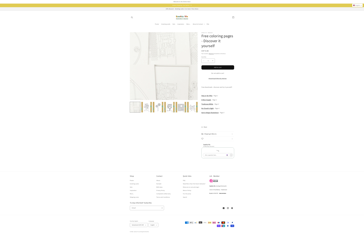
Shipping (211, 53)
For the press (187, 194)
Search (185, 197)
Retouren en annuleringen (191, 187)
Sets (131, 187)
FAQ (184, 180)
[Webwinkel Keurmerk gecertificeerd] (213, 182)
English (153, 225)
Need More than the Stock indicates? (194, 184)
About (158, 180)
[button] (132, 17)
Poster (132, 180)
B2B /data (159, 187)
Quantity (203, 57)
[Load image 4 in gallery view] (169, 107)
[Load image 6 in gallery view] (192, 107)
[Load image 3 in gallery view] (158, 107)
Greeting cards (134, 184)
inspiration (133, 190)
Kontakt (158, 184)
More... (132, 194)
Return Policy (187, 190)
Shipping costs (134, 197)
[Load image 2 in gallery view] (146, 107)
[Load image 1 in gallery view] (135, 107)
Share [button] (205, 127)
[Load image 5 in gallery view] (181, 107)
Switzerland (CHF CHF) (138, 225)
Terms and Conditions (163, 197)
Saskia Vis (136, 231)
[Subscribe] (162, 208)
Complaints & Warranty (163, 194)
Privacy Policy (160, 190)
